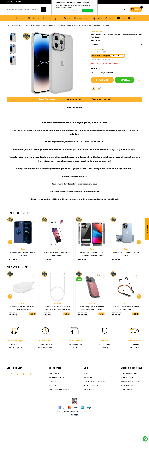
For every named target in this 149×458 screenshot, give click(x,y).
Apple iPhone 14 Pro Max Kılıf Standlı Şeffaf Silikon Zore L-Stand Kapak (91, 253)
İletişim (86, 373)
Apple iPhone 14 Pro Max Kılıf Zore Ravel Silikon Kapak (23, 253)
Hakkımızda (88, 377)
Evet (87, 11)
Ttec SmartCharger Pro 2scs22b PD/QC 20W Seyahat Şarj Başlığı (23, 308)
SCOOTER (52, 385)
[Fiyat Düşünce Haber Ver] (99, 88)
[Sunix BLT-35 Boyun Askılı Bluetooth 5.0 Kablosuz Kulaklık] (126, 287)
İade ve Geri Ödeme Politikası (95, 381)
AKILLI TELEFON (54, 373)
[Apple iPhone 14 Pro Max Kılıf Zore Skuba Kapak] (126, 233)
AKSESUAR (52, 381)
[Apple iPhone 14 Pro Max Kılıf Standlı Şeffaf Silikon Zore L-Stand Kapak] (92, 233)
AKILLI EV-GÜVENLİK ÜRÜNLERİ (59, 389)
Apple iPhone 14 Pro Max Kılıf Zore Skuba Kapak (126, 253)
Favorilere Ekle (34, 221)
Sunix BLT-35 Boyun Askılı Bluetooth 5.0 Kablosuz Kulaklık (126, 308)
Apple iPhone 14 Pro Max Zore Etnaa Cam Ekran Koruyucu (57, 253)
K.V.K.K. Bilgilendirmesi (129, 373)
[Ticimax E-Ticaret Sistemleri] (74, 415)
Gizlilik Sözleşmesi (127, 377)
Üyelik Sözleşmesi (127, 385)
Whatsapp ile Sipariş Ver (145, 439)
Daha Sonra (75, 11)
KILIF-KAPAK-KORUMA (56, 377)
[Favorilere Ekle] (139, 80)
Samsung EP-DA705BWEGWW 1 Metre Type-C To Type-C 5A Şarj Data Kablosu (57, 308)
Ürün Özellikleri (47, 99)
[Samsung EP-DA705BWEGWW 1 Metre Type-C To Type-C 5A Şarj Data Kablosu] (57, 287)
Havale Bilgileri (89, 389)
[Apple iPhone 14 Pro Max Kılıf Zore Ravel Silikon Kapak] (23, 233)
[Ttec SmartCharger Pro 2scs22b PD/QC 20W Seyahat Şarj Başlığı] (23, 287)
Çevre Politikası (126, 389)
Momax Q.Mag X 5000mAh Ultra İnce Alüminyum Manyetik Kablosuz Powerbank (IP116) (92, 308)
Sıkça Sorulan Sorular (91, 385)
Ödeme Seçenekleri (101, 99)
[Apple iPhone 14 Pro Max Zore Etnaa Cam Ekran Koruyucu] (57, 233)
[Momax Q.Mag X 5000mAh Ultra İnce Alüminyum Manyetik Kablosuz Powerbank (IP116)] (92, 287)
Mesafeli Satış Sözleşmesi (130, 381)
